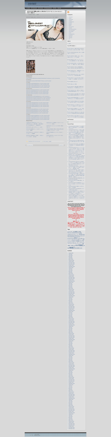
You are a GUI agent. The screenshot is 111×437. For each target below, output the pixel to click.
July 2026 (70, 254)
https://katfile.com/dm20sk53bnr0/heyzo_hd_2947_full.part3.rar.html (38, 86)
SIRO (81, 238)
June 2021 (70, 328)
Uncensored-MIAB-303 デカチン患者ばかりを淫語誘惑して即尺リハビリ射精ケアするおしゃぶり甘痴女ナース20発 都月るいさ (77, 192)
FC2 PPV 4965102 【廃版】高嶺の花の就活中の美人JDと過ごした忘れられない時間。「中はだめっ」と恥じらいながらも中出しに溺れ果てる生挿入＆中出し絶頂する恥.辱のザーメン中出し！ (76, 49)
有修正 (81, 245)
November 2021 (72, 322)
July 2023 (70, 298)
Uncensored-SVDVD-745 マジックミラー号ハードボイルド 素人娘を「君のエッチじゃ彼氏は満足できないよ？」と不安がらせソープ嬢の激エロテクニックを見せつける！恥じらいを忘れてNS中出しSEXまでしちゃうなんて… (77, 150)
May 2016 (70, 403)
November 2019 (72, 351)
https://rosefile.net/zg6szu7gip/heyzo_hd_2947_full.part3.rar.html (37, 105)
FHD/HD (70, 24)
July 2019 (70, 356)
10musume (69, 232)
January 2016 (71, 407)
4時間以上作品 (77, 231)
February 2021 (71, 333)
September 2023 (72, 295)
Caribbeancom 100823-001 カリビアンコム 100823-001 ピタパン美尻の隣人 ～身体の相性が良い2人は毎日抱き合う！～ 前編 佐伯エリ (34, 124)
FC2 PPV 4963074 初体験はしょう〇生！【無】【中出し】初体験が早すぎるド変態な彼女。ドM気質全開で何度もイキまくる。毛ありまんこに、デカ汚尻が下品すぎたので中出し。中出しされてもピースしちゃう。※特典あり (75, 109)
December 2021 (72, 321)
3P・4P (72, 231)
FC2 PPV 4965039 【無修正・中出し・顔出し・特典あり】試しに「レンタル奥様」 (75, 57)
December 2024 (72, 277)
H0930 (83, 234)
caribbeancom (70, 234)
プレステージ (75, 243)
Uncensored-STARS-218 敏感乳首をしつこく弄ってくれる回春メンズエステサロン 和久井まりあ (76, 184)
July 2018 (70, 371)
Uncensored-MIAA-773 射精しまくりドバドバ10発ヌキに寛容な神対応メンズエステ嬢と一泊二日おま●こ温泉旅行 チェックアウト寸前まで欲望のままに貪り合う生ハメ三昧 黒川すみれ (77, 197)
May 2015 (70, 417)
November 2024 (72, 278)
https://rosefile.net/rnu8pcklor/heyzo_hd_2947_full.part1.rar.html (37, 102)
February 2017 (71, 392)
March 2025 (71, 273)
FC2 (80, 234)
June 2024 (70, 284)
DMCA (83, 0)
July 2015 (70, 415)
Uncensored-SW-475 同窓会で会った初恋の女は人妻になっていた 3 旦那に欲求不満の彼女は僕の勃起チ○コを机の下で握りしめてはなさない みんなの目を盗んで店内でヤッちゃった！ (77, 158)
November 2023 (72, 293)
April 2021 (70, 331)
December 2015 (72, 409)
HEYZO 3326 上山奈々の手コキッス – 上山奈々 (34, 127)
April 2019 (70, 360)
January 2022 (71, 320)
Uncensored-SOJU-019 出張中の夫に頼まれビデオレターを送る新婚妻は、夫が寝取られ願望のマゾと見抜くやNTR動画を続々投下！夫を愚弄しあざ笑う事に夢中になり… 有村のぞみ (76, 137)
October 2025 (71, 265)
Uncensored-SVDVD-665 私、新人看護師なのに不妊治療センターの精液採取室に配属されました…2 (77, 145)
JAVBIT (32, 3)
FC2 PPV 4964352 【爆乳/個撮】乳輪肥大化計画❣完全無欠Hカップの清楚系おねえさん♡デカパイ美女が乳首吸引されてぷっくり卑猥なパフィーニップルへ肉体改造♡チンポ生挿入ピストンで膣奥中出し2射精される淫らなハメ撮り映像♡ (75, 87)
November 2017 (72, 381)
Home (29, 8)
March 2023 (71, 303)
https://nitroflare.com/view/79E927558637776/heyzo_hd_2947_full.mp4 (38, 80)
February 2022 (71, 318)
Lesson (70, 32)
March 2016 (71, 405)
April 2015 (70, 418)
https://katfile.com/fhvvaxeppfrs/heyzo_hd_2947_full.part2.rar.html (37, 84)
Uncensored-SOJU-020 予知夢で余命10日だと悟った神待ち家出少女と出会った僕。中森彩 (76, 141)
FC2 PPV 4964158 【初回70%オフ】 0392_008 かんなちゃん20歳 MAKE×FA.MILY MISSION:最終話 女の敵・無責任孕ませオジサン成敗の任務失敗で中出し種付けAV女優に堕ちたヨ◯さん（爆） (76, 113)
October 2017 (71, 382)
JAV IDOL (54, 8)
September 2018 (72, 368)
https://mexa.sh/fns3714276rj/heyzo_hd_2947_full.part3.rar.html (37, 92)
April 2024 (70, 287)
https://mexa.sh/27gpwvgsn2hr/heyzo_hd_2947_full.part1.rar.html (37, 89)
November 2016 (72, 395)
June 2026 (70, 255)
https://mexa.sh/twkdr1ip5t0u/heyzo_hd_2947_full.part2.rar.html (37, 91)
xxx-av (81, 239)
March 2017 (71, 390)
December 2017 (72, 379)
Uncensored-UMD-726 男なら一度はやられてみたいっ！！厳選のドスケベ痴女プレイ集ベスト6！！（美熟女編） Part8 (77, 167)
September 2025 (72, 266)
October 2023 (71, 294)
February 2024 (71, 289)
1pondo (70, 18)
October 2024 (71, 279)
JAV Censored (40, 8)
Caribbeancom (71, 21)
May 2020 (70, 344)
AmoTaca (70, 20)
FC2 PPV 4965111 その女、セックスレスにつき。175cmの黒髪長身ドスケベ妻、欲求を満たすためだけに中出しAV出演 (75, 60)
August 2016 (71, 399)
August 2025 (71, 267)
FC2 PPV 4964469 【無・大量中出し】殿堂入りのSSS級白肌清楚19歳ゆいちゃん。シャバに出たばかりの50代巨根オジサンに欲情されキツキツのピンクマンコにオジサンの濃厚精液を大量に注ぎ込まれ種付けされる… (75, 91)
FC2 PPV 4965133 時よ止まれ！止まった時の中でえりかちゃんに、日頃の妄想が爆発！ (75, 75)
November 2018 (72, 366)
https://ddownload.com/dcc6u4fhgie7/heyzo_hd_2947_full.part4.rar (38, 100)
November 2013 (72, 428)
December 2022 (72, 306)
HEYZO (33, 141)
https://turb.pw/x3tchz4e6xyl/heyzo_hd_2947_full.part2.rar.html (37, 110)
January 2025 (71, 276)
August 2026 (71, 253)
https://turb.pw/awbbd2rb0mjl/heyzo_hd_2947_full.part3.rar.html (37, 111)
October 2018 (71, 367)
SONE (72, 239)
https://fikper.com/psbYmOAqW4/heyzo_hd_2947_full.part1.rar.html (38, 115)
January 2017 (71, 393)
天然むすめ (73, 245)
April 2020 (70, 345)
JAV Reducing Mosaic (48, 8)
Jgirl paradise (71, 31)
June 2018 (70, 372)
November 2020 (72, 337)
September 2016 (72, 398)
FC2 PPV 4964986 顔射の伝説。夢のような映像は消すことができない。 (75, 53)
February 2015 (71, 421)
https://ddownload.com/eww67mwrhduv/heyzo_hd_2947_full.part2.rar (38, 97)
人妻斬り (69, 245)
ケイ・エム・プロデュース (79, 242)
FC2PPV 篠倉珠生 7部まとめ (72, 81)
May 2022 (70, 315)
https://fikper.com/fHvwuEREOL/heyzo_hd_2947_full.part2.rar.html (37, 116)
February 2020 (71, 348)
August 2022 (71, 311)
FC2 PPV (70, 23)
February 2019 (71, 362)
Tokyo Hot (70, 36)
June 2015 (70, 416)
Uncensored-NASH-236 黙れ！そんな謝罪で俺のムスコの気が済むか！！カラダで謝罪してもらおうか (76, 127)
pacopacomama (70, 238)
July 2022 (70, 312)
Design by (37, 435)
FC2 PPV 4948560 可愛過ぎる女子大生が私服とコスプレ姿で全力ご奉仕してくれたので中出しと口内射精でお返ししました (75, 102)
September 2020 (72, 339)
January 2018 (71, 378)
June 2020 (70, 343)
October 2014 (71, 426)
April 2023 (70, 301)
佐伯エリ (47, 141)
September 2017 (72, 383)
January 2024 (71, 290)
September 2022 (72, 310)
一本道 (82, 243)
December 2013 (72, 427)
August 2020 (71, 340)
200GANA (74, 232)
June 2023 (70, 299)
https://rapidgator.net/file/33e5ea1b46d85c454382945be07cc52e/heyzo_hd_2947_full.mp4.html (43, 78)
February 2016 (71, 406)
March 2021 (71, 332)
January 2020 (71, 349)
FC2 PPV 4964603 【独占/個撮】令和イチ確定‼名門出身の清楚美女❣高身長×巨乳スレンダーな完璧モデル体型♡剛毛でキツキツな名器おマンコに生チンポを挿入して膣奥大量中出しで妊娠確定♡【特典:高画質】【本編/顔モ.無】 (76, 94)
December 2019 (72, 350)
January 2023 (71, 305)
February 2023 (71, 304)
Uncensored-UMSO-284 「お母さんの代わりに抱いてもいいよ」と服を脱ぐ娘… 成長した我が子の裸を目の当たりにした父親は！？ (76, 171)
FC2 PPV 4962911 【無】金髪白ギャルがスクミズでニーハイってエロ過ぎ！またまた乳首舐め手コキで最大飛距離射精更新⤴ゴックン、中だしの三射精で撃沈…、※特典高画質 (76, 116)
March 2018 (71, 376)
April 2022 (70, 316)
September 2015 (72, 412)
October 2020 (71, 338)
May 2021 (70, 329)
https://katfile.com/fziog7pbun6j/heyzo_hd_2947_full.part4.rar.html (37, 87)
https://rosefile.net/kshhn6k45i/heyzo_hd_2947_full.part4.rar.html (37, 106)
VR (78, 239)
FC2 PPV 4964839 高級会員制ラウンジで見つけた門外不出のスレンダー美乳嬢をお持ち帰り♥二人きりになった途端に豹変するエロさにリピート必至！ (75, 98)
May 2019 (70, 359)
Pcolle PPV (71, 35)
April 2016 (70, 404)
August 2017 (71, 384)
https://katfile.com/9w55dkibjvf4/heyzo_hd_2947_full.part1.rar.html (37, 83)
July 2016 (70, 400)
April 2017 (70, 389)
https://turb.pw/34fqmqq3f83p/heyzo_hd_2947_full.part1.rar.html (37, 109)
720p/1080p (30, 141)
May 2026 (70, 256)
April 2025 (70, 272)
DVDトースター (76, 234)
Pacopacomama (71, 34)
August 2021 (71, 326)
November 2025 (72, 264)
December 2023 (72, 292)
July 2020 (70, 342)
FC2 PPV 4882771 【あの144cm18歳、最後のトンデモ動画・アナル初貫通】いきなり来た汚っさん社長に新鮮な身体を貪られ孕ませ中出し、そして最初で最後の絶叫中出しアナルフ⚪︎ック (75, 79)
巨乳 (76, 245)
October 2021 (71, 323)
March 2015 (71, 420)
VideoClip (59, 8)
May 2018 (70, 373)
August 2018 (71, 370)
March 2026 (71, 259)
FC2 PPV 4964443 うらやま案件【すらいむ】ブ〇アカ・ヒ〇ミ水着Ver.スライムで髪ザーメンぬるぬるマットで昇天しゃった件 (75, 105)
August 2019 (71, 355)
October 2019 (71, 353)
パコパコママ (69, 243)
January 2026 (71, 261)
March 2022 (71, 317)
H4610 (68, 235)
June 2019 (70, 357)
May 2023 (70, 300)
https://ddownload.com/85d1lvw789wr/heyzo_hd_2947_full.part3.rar (38, 98)
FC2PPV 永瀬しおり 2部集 (72, 84)
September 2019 (72, 354)
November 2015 (72, 410)
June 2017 (70, 387)
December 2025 (72, 262)
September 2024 (72, 281)
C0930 (80, 232)
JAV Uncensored (34, 8)
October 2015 (71, 411)
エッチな (82, 240)
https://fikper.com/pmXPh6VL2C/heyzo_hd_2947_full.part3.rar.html (37, 118)
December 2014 (72, 423)
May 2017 (70, 388)
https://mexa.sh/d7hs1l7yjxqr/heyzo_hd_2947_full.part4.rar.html (37, 93)
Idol (79, 235)
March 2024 (71, 288)
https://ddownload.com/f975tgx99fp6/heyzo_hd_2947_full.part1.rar (37, 96)
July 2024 (70, 283)
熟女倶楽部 (77, 248)
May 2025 (70, 271)
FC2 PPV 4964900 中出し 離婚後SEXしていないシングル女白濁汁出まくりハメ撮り (75, 71)
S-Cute (78, 238)
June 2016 (70, 401)
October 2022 (71, 309)
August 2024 (71, 282)
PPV (75, 238)
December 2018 (72, 365)
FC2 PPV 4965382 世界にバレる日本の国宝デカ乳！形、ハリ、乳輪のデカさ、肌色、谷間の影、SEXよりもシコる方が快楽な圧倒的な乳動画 (75, 64)
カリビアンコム (70, 242)
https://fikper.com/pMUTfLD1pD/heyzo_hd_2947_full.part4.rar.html (37, 119)
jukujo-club (82, 235)
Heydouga (72, 235)
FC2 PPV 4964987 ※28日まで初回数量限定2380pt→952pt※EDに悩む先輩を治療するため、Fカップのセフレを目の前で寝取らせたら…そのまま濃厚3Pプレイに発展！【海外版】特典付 (75, 68)
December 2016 (72, 394)
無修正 (50, 141)
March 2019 (71, 361)
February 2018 (71, 377)
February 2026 (71, 260)
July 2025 (70, 268)
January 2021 (71, 334)
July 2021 (70, 327)
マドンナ (79, 243)
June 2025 (70, 270)
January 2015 (71, 422)
